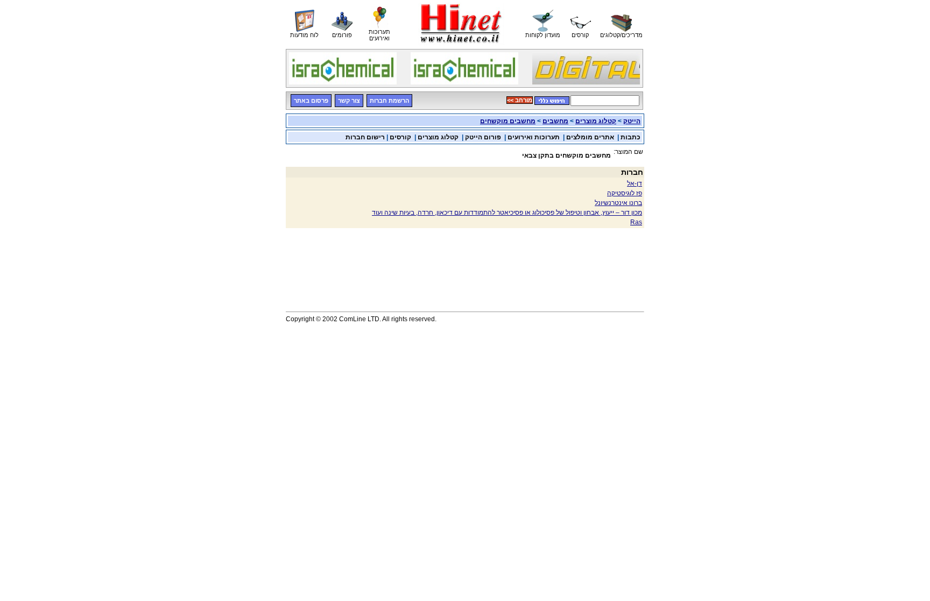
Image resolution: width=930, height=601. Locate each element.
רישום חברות (365, 137)
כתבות (630, 137)
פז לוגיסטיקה (624, 193)
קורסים (399, 137)
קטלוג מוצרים (595, 121)
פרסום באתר (311, 100)
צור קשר (349, 100)
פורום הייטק (483, 137)
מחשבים (555, 121)
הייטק (631, 121)
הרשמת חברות (389, 100)
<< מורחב (519, 100)
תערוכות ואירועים (534, 137)
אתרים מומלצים (590, 137)
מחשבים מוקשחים (508, 121)
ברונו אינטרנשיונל (618, 203)
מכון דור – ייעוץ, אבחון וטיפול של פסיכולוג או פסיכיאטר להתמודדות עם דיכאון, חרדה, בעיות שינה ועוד (507, 212)
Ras (636, 222)
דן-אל (634, 183)
